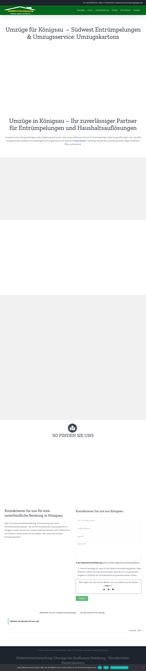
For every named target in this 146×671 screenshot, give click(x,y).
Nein (106, 667)
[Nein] (143, 667)
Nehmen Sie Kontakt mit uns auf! (24, 621)
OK (100, 667)
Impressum (87, 650)
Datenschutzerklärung (119, 667)
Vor (139, 630)
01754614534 (108, 3)
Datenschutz (97, 650)
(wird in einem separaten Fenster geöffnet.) (109, 562)
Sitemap (105, 650)
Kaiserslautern (80, 141)
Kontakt (79, 650)
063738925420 (91, 3)
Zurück (133, 630)
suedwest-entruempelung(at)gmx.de (129, 3)
